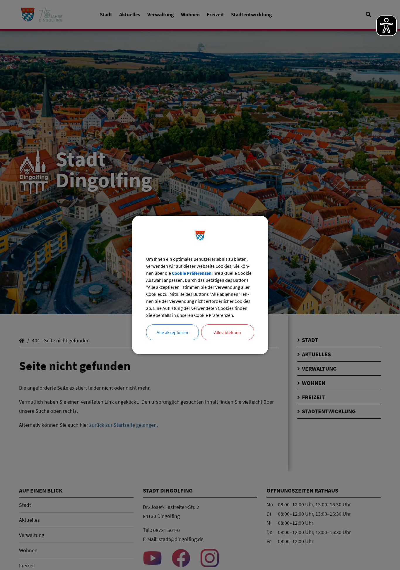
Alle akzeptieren (172, 332)
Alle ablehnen (227, 332)
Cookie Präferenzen (191, 273)
